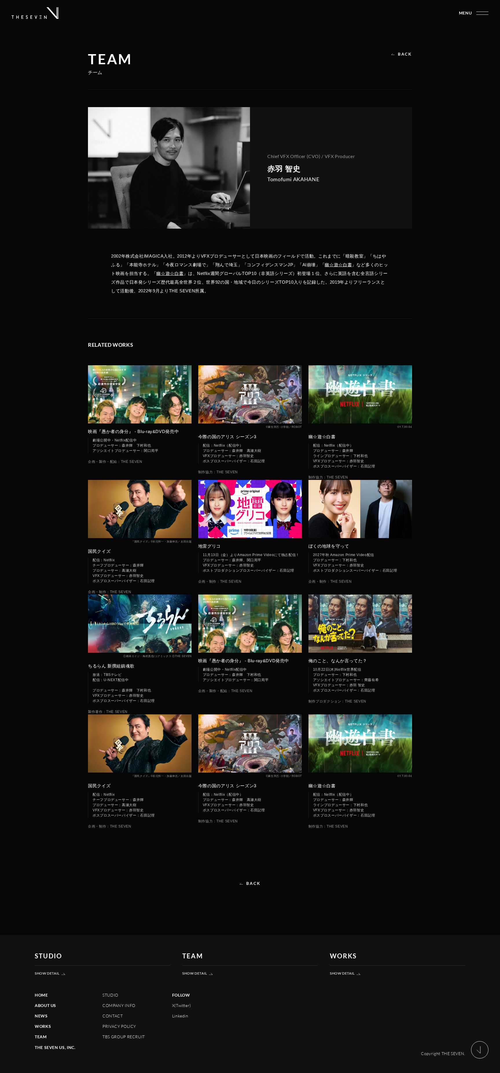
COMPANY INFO (118, 1005)
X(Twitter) (181, 1005)
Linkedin (180, 1015)
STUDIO (110, 995)
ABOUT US (45, 1005)
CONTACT (112, 1015)
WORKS (43, 1026)
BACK (405, 54)
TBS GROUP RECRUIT (123, 1036)
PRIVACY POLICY (119, 1026)
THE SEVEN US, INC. (55, 1047)
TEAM (41, 1036)
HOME (41, 995)
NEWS (41, 1015)
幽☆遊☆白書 (338, 264)
